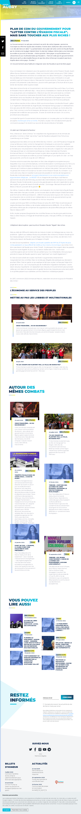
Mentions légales (40, 756)
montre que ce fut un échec (27, 121)
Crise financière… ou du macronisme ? (31, 325)
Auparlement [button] (41, 2)
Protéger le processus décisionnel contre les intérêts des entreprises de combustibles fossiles (64, 665)
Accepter (6, 810)
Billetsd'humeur (33, 2)
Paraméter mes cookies (19, 810)
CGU (40, 754)
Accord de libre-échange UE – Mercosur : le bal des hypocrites (31, 623)
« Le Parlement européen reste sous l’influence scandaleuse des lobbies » (62, 627)
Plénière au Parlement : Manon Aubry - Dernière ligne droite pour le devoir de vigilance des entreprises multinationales (32, 643)
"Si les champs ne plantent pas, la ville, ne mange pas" (38, 364)
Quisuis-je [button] (24, 2)
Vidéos (68, 2)
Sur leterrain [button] (50, 2)
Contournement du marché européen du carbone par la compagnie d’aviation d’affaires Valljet (32, 660)
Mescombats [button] (59, 2)
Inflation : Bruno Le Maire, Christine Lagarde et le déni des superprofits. (64, 645)
